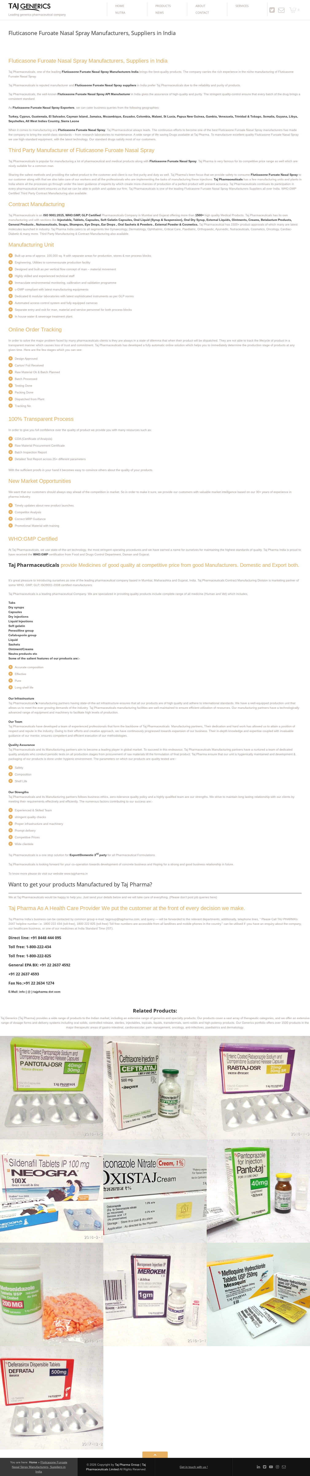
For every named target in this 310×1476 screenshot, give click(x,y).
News (159, 13)
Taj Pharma (199, 754)
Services (242, 6)
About (200, 6)
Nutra (120, 13)
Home (119, 6)
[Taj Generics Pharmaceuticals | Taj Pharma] (29, 7)
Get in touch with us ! (194, 1467)
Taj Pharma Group (127, 1464)
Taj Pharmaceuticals (33, 565)
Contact (202, 13)
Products (163, 6)
